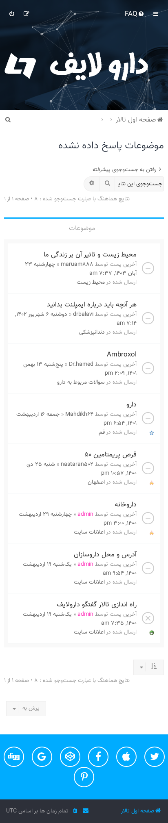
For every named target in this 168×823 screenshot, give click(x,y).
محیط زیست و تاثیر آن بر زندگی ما (90, 255)
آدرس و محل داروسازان (105, 554)
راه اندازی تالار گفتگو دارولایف (97, 604)
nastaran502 (77, 464)
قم (102, 432)
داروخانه (126, 504)
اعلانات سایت (89, 532)
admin (85, 514)
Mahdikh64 (79, 414)
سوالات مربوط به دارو (81, 382)
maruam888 (77, 264)
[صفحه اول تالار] (84, 65)
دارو (131, 405)
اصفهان (96, 482)
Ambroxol (122, 355)
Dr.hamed (81, 364)
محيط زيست (91, 282)
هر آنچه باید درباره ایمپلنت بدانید (92, 305)
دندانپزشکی (92, 332)
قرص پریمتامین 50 (110, 455)
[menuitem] (135, 14)
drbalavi (83, 314)
